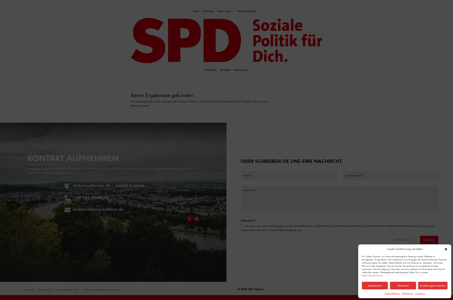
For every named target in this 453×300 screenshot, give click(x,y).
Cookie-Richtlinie (392, 293)
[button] (446, 249)
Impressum (420, 293)
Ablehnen (403, 285)
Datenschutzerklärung (372, 275)
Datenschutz (407, 293)
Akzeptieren (375, 285)
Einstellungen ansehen (433, 285)
